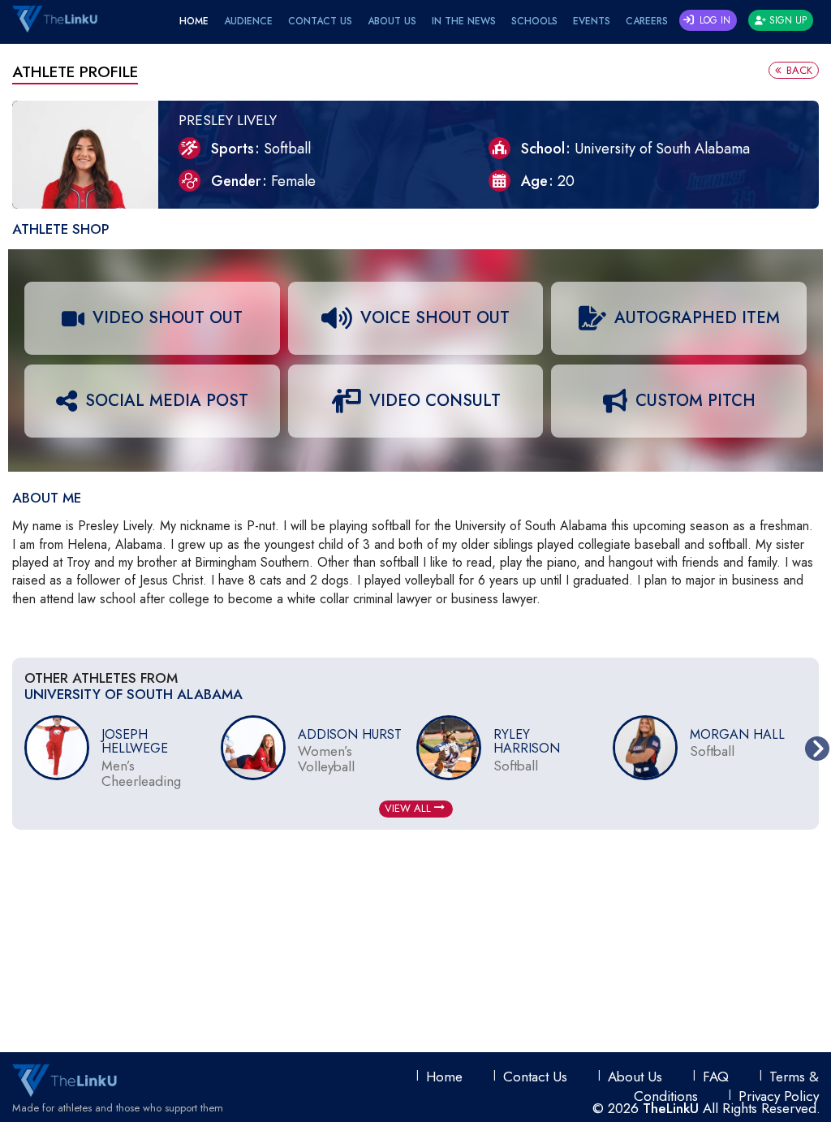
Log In (713, 20)
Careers (647, 21)
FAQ (716, 1076)
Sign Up (786, 20)
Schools (534, 21)
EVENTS (591, 21)
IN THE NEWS (464, 21)
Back (797, 70)
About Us (392, 21)
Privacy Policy (778, 1096)
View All (409, 808)
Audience (248, 21)
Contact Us (320, 21)
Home (194, 21)
